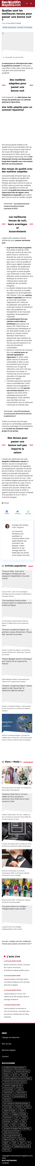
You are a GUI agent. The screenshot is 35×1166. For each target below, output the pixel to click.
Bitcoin (15, 1075)
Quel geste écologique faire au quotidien (16, 1128)
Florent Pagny (7, 1107)
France (27, 1107)
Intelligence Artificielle (19, 1114)
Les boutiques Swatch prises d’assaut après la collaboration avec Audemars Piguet (15, 623)
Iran (17, 1118)
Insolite (5, 1114)
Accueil (5, 941)
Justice (24, 1118)
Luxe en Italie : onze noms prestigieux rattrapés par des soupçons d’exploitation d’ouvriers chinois (16, 594)
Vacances (6, 1146)
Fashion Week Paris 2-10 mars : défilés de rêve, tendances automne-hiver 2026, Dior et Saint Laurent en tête (16, 817)
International (7, 1118)
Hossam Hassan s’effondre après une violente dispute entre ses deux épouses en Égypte (17, 982)
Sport (22, 1143)
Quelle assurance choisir (11, 1132)
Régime (5, 1143)
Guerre (22, 1111)
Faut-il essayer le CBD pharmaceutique (15, 1103)
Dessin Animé (21, 1093)
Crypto (19, 1089)
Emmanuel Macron (19, 1096)
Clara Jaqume (18, 527)
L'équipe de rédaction (10, 1037)
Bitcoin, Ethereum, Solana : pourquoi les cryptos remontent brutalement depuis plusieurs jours (17, 967)
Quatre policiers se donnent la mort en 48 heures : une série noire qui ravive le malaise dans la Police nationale (16, 1012)
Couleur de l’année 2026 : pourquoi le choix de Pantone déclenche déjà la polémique (16, 845)
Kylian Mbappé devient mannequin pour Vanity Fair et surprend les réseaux (15, 680)
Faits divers (7, 1100)
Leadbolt (5, 1163)
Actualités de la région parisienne (14, 1068)
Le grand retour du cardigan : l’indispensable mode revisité (12, 928)
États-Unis (6, 1150)
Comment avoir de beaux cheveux (14, 1082)
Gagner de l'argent (9, 1111)
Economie (6, 1096)
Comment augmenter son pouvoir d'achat (16, 1078)
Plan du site (6, 1044)
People (5, 1125)
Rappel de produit (9, 1139)
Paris (23, 1121)
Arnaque (6, 1075)
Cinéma (23, 1075)
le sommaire (14, 57)
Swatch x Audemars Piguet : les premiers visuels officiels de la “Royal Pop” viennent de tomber (16, 652)
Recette (21, 1139)
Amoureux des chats (22, 1071)
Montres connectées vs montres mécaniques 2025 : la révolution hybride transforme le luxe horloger (15, 873)
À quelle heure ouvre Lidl (21, 1146)
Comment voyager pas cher (12, 1086)
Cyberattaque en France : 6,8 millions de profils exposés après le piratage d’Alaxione (16, 997)
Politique (22, 1125)
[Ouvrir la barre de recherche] (27, 3)
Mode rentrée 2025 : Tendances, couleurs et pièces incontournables (16, 901)
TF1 (28, 1143)
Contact (5, 1056)
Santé (14, 1143)
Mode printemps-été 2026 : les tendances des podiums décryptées (16, 789)
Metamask (6, 1121)
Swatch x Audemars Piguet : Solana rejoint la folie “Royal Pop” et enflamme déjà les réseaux (16, 708)
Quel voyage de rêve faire (11, 1136)
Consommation (8, 1089)
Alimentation (7, 1071)
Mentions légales (8, 1050)
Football (18, 1107)
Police (14, 1125)
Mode (6, 503)
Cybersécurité (8, 1093)
